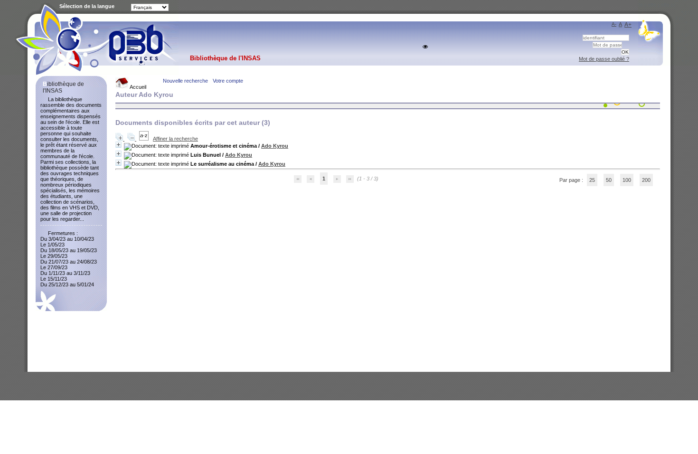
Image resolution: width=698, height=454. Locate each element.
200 (646, 180)
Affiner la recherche (175, 139)
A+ (628, 24)
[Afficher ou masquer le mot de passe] (425, 46)
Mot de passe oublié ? (604, 59)
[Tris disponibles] (144, 139)
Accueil (137, 87)
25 (592, 180)
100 (627, 180)
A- (614, 24)
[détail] (118, 145)
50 (609, 180)
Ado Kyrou (274, 146)
